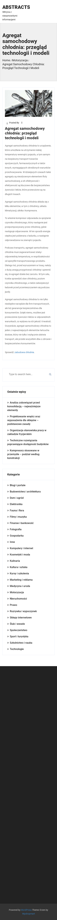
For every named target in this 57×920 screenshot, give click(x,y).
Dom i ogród (17, 497)
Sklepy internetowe (21, 617)
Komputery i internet (21, 548)
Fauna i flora (17, 510)
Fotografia (16, 529)
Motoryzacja (17, 592)
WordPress (26, 910)
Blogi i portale (17, 485)
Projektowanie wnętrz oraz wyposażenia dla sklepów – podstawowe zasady (23, 420)
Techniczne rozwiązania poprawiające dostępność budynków (28, 442)
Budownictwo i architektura (25, 491)
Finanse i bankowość (22, 523)
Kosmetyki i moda (20, 554)
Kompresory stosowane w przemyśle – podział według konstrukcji (23, 454)
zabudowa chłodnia (24, 352)
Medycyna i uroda (20, 586)
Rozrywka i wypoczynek (23, 611)
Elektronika (16, 504)
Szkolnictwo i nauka (21, 642)
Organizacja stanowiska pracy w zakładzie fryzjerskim (26, 432)
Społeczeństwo (18, 630)
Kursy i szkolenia (19, 573)
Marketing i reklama (21, 579)
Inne (12, 541)
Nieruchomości (18, 598)
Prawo (13, 604)
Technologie (17, 649)
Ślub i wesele (17, 623)
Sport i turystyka (19, 636)
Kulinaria (15, 560)
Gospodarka (17, 535)
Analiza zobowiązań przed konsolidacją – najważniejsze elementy (24, 406)
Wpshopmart (28, 913)
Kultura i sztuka (18, 567)
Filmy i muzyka (18, 516)
